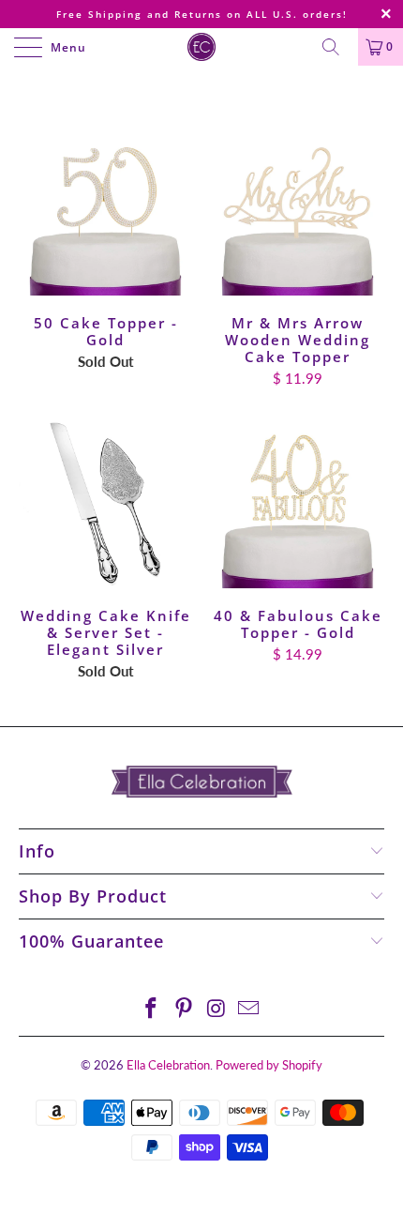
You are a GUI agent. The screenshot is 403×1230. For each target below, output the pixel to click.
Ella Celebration (168, 1064)
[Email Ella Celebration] (249, 1009)
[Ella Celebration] (202, 47)
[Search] (337, 46)
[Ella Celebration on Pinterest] (185, 1009)
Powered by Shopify (269, 1064)
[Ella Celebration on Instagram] (217, 1009)
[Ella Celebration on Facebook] (152, 1009)
